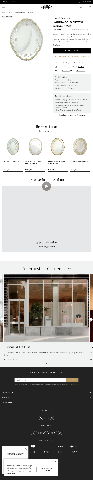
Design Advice (63, 102)
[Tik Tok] (44, 433)
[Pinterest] (55, 433)
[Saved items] (85, 7)
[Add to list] (89, 16)
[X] (60, 433)
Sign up (72, 380)
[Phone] (41, 418)
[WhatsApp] (46, 418)
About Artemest (8, 2)
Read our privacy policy (72, 384)
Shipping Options (81, 100)
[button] (90, 155)
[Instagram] (33, 433)
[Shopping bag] (90, 7)
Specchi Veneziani (61, 18)
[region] (31, 467)
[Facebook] (38, 433)
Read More (56, 45)
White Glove (66, 71)
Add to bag (72, 50)
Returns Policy (76, 110)
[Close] (55, 461)
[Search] (81, 7)
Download (71, 88)
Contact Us (86, 2)
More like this (47, 131)
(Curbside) (81, 67)
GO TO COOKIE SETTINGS (46, 469)
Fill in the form (80, 71)
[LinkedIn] (49, 433)
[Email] (52, 418)
